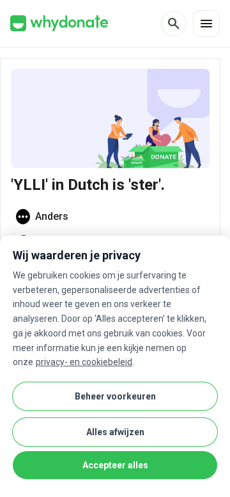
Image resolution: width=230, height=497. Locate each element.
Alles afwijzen (115, 432)
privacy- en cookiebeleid (84, 362)
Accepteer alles (115, 465)
